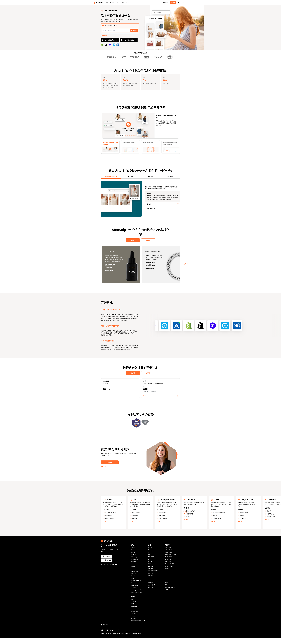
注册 (167, 2)
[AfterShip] (99, 3)
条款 (107, 630)
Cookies (117, 630)
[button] (110, 147)
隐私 (102, 630)
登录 (164, 2)
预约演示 (173, 2)
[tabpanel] (140, 199)
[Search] (161, 2)
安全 (111, 630)
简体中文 (105, 625)
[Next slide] (186, 265)
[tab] (111, 176)
